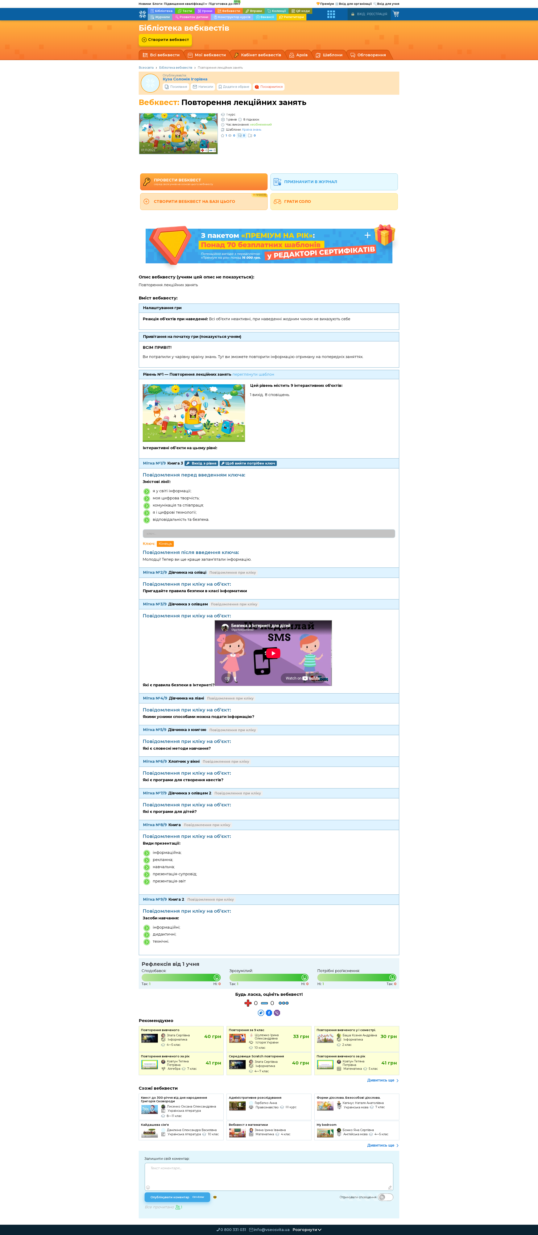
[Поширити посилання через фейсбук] (269, 1013)
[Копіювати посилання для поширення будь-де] (261, 1013)
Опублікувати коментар (177, 1197)
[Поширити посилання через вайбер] (277, 1013)
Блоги (157, 4)
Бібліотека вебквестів (175, 68)
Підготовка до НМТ (225, 3)
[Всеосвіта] (142, 14)
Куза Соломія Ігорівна (185, 79)
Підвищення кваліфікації (185, 4)
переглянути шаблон (253, 374)
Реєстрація (377, 14)
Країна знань (251, 129)
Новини (145, 4)
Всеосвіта (146, 68)
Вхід (361, 14)
